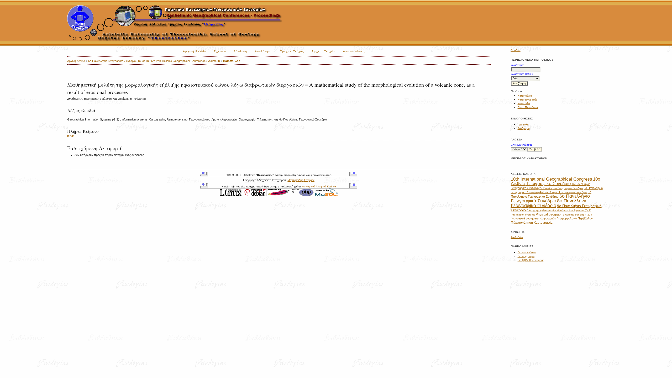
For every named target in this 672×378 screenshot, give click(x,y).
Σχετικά (220, 51)
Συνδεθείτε (517, 237)
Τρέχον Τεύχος (292, 51)
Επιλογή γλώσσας (521, 144)
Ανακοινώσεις (354, 51)
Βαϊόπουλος (231, 60)
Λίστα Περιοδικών (528, 107)
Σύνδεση (241, 51)
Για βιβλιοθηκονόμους (531, 260)
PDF (71, 136)
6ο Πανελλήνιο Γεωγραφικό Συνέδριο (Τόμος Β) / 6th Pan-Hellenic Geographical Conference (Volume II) (154, 60)
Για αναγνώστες (527, 252)
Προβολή (523, 124)
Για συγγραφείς (526, 256)
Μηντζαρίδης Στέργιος (300, 180)
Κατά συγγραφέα (527, 99)
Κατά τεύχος (525, 95)
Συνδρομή (524, 128)
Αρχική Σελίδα (195, 51)
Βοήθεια (516, 50)
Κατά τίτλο (524, 103)
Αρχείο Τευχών (324, 51)
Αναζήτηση (264, 51)
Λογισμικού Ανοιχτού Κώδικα (319, 186)
